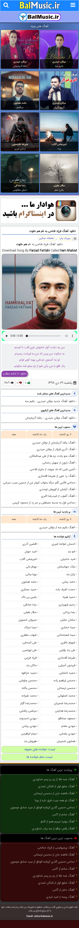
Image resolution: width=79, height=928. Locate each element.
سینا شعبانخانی (66, 635)
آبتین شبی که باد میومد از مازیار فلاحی (52, 469)
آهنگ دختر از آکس (64, 889)
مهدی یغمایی (67, 733)
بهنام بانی (31, 566)
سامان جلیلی (67, 619)
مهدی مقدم (68, 726)
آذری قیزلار (59, 107)
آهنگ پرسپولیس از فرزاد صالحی (56, 847)
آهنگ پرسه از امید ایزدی (60, 897)
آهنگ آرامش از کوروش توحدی (57, 489)
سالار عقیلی (59, 185)
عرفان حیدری (59, 62)
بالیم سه (59, 66)
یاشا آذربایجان (20, 66)
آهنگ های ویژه (40, 26)
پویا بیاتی (31, 574)
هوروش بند (30, 741)
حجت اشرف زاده (65, 589)
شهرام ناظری (68, 642)
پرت (59, 149)
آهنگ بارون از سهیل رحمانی (58, 462)
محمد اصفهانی (66, 695)
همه (14, 435)
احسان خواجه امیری (63, 544)
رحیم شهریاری (67, 604)
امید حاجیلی (68, 559)
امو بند (71, 551)
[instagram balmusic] (39, 222)
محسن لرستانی (66, 688)
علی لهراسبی (29, 650)
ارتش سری (20, 149)
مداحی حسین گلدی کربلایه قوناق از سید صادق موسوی (42, 807)
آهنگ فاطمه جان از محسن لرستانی (54, 793)
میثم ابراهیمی (29, 733)
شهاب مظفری (29, 635)
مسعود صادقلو (66, 718)
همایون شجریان (66, 741)
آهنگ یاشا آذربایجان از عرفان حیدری (53, 442)
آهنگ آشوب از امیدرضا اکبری (58, 496)
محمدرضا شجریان (64, 703)
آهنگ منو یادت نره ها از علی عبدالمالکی (52, 456)
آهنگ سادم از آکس (63, 814)
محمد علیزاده (29, 695)
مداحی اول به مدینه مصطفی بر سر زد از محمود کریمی (43, 502)
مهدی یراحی (29, 726)
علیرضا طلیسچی (20, 144)
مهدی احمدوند (28, 718)
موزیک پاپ (65, 238)
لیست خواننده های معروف (39, 749)
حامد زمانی (68, 581)
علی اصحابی (29, 642)
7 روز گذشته (65, 435)
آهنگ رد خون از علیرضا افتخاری (56, 476)
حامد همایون (19, 103)
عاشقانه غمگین (46, 238)
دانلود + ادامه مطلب (14, 373)
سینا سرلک (30, 627)
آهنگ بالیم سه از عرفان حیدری (57, 527)
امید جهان (31, 551)
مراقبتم (20, 107)
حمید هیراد (68, 597)
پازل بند (70, 574)
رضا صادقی (20, 185)
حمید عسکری (29, 589)
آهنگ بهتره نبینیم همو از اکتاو (58, 821)
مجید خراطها (29, 673)
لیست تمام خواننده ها (39, 757)
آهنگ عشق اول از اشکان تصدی (56, 786)
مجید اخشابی (67, 673)
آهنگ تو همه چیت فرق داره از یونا (55, 800)
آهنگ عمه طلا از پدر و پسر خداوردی (54, 779)
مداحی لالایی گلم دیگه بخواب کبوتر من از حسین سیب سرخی (39, 482)
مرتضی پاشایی (28, 710)
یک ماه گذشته (39, 435)
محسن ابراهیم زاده (64, 680)
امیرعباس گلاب (59, 144)
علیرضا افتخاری (66, 657)
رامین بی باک (29, 597)
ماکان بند (31, 665)
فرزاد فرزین (30, 657)
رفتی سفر (59, 190)
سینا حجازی (68, 627)
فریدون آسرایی (66, 665)
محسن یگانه (29, 688)
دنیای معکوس (20, 190)
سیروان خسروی (28, 619)
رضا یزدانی (69, 612)
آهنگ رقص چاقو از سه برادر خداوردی (53, 828)
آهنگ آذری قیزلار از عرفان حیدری (56, 449)
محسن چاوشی (28, 680)
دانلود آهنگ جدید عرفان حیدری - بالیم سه (50, 401)
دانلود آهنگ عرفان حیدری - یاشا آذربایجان (50, 418)
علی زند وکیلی (67, 650)
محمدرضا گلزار (28, 703)
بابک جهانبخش (66, 566)
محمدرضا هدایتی (65, 710)
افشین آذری (29, 544)
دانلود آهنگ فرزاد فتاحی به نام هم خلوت (52, 231)
